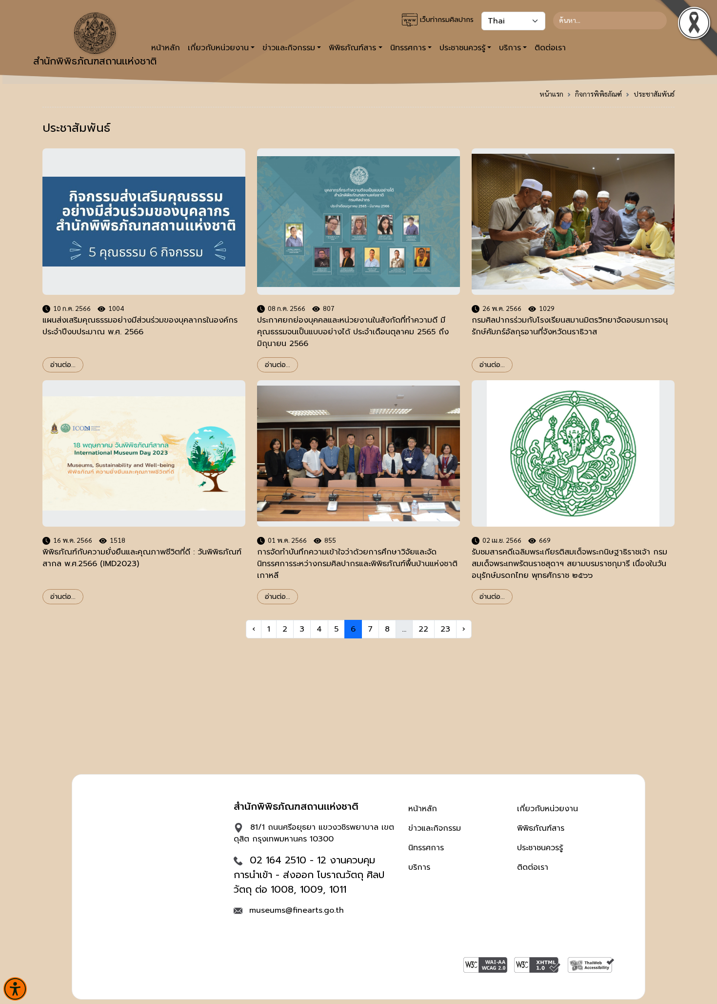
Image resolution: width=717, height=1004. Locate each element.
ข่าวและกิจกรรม (434, 828)
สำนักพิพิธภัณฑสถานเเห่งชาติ (95, 61)
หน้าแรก (551, 93)
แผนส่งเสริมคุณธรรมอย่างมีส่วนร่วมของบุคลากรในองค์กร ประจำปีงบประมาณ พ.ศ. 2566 (140, 326)
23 (445, 629)
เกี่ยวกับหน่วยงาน (547, 809)
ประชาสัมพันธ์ (654, 93)
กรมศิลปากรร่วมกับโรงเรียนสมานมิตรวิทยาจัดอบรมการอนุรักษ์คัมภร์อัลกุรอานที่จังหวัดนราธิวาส (570, 326)
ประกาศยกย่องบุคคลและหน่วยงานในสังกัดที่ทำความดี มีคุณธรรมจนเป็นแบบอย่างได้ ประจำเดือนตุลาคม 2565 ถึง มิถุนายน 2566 (353, 331)
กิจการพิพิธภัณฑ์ (598, 93)
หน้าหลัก (422, 809)
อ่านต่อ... (63, 365)
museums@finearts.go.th (296, 910)
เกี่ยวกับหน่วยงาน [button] (218, 48)
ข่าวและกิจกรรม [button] (288, 48)
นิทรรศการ (426, 848)
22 (423, 629)
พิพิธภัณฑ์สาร (540, 828)
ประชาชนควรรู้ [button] (462, 48)
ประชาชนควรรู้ (540, 848)
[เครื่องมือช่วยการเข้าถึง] (15, 989)
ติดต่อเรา (550, 48)
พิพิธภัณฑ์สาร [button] (352, 48)
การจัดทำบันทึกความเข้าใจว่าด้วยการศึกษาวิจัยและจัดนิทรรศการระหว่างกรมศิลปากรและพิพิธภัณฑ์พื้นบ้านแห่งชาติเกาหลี (357, 563)
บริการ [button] (510, 48)
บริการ (419, 867)
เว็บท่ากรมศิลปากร (446, 20)
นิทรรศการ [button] (408, 48)
